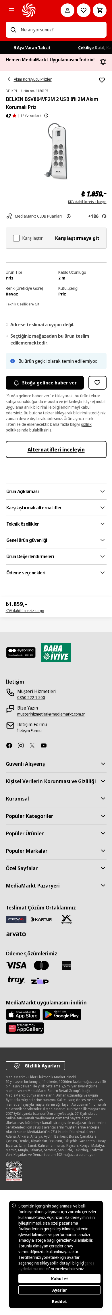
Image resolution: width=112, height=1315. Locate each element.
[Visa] (16, 965)
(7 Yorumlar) (30, 115)
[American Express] (66, 965)
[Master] (41, 965)
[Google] (62, 1014)
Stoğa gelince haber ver (49, 383)
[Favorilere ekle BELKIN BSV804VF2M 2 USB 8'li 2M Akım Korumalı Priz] (102, 80)
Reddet (59, 1301)
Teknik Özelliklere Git (22, 304)
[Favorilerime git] (83, 10)
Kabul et (59, 1278)
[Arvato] (16, 934)
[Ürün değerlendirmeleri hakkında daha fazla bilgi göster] (46, 115)
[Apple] (23, 1014)
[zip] (41, 981)
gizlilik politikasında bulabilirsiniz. (49, 427)
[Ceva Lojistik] (16, 919)
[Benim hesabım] (67, 10)
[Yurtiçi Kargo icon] (66, 919)
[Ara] (13, 30)
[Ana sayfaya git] (33, 10)
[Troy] (16, 980)
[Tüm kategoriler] (11, 10)
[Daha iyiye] (56, 652)
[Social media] (11, 745)
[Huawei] (25, 1028)
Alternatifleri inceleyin (56, 449)
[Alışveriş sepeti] (100, 10)
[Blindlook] (21, 652)
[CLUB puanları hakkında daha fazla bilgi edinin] (68, 216)
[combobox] (61, 30)
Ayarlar (59, 1290)
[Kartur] (41, 919)
